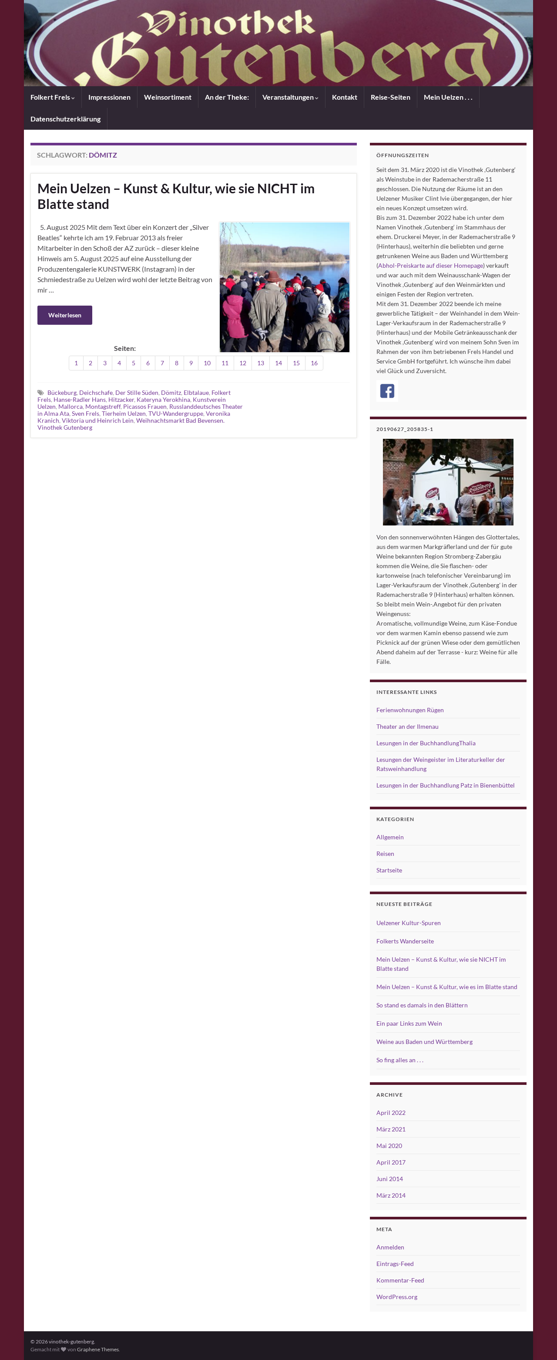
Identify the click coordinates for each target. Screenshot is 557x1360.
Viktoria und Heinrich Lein (98, 420)
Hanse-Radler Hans (80, 399)
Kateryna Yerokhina (163, 399)
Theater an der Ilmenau (407, 726)
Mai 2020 (389, 1145)
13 (260, 363)
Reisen (385, 853)
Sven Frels (85, 413)
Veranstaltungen (288, 97)
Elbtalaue (196, 392)
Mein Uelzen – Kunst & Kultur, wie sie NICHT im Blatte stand (176, 196)
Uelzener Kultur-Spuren (408, 922)
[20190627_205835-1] (448, 482)
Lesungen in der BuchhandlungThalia (426, 743)
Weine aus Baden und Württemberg (424, 1041)
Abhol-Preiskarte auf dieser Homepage (430, 265)
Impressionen (109, 97)
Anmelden (390, 1247)
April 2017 (391, 1162)
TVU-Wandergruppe (175, 413)
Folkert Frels (50, 97)
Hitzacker (121, 399)
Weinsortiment (167, 97)
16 (314, 363)
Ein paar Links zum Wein (409, 1023)
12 (242, 363)
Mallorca (70, 406)
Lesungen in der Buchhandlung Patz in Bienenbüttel (445, 785)
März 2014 (391, 1195)
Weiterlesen (64, 315)
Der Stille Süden (136, 392)
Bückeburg (62, 392)
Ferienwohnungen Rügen (410, 710)
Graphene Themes (98, 1349)
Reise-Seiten (390, 97)
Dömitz (171, 392)
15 (296, 363)
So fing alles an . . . (399, 1060)
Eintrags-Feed (395, 1263)
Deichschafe (96, 392)
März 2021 (391, 1129)
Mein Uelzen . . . (448, 97)
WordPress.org (396, 1296)
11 (224, 363)
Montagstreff (103, 406)
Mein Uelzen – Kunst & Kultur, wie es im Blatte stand (446, 986)
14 (278, 363)
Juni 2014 (389, 1178)
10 (207, 363)
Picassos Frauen (145, 406)
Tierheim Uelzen (124, 413)
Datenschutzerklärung (65, 118)
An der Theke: (227, 97)
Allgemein (390, 837)
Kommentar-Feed (400, 1280)
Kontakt (344, 97)
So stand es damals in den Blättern (422, 1005)
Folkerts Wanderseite (405, 941)
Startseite (389, 870)
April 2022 (391, 1112)
